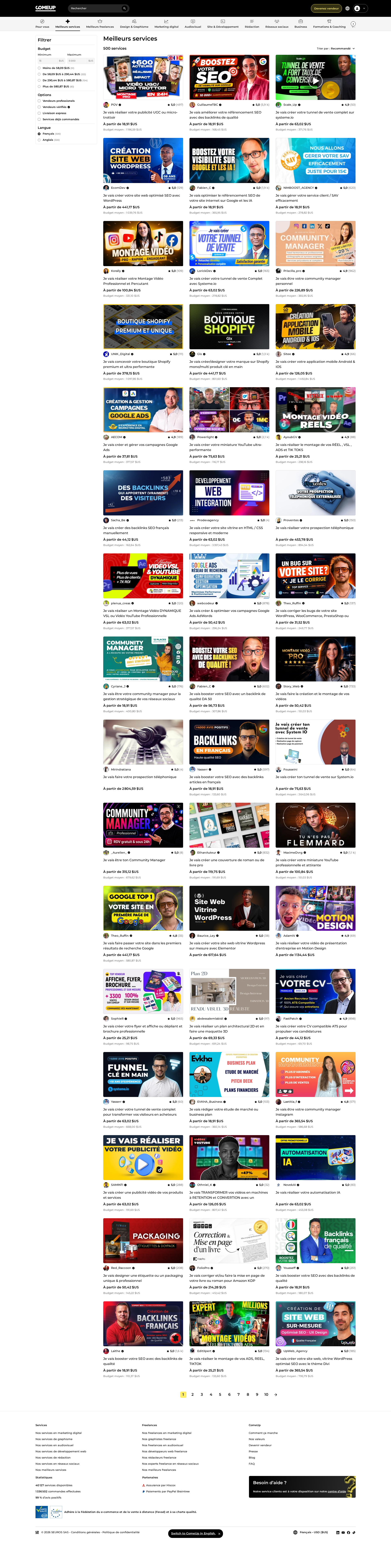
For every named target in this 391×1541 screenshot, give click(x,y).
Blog (252, 1457)
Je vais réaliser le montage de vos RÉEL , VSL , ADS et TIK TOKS (314, 447)
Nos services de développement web (61, 1451)
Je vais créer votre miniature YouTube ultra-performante (225, 447)
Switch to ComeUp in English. (193, 1533)
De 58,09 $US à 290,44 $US (64, 74)
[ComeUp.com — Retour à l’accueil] (46, 8)
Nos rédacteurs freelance (159, 1457)
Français (52, 133)
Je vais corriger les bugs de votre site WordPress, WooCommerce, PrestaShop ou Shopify (312, 616)
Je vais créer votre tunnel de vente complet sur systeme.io (315, 114)
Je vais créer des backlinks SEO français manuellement (136, 530)
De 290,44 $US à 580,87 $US (65, 80)
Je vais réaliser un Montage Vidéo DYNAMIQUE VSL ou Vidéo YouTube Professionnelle (142, 613)
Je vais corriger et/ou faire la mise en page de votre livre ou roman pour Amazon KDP (227, 1278)
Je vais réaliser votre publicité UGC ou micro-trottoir (140, 114)
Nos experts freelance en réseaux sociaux (170, 1463)
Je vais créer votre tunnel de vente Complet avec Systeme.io (226, 281)
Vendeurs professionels (59, 100)
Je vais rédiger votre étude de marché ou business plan (223, 1111)
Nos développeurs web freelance (164, 1451)
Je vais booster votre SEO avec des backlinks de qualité (315, 1278)
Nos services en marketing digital (59, 1432)
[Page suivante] (276, 1395)
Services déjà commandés (61, 119)
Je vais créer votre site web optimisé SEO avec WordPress (141, 198)
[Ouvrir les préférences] (347, 8)
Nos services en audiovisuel (54, 1445)
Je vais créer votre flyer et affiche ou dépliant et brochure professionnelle (142, 1028)
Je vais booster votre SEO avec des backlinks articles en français (226, 779)
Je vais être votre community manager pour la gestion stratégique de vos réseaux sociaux (142, 696)
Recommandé (341, 48)
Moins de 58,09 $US (58, 68)
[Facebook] (348, 1532)
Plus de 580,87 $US (58, 86)
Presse (253, 1451)
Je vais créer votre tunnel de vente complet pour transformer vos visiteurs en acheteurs (140, 1111)
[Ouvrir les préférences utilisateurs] (364, 8)
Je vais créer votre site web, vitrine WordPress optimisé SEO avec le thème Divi (314, 1361)
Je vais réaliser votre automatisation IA (308, 1192)
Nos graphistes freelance (159, 1438)
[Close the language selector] (219, 1534)
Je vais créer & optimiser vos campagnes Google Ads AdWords (229, 613)
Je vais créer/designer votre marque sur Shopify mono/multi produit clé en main (229, 364)
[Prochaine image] (265, 77)
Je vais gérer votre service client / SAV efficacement (307, 198)
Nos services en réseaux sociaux (57, 1463)
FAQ (252, 1463)
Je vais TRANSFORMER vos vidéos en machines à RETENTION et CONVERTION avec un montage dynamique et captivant (228, 1198)
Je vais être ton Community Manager (134, 860)
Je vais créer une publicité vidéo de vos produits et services (143, 1195)
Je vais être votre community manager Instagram (308, 1111)
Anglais (51, 139)
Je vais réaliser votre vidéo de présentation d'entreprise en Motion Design (311, 945)
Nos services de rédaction (53, 1457)
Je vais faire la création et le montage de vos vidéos (312, 696)
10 (266, 1394)
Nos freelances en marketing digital (166, 1432)
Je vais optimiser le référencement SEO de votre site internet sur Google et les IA (224, 198)
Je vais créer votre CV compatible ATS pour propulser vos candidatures (311, 1028)
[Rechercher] (124, 8)
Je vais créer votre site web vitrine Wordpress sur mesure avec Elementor (227, 945)
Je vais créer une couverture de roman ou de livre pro (226, 862)
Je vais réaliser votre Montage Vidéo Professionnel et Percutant (133, 281)
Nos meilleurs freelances (159, 1469)
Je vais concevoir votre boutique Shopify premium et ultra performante (136, 364)
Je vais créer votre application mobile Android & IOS (315, 364)
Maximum (74, 54)
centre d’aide (337, 1491)
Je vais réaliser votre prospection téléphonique (315, 528)
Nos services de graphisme (54, 1438)
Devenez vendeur (326, 8)
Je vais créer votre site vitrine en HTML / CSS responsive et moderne (226, 530)
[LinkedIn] (337, 1532)
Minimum (44, 54)
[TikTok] (354, 1532)
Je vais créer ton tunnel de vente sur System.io (314, 777)
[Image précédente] (193, 77)
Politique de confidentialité (121, 1532)
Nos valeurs (257, 1438)
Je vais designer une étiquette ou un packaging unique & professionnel (143, 1278)
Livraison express (54, 113)
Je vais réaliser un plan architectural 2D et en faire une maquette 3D (226, 1028)
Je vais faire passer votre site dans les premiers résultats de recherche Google (142, 945)
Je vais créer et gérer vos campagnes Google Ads (140, 447)
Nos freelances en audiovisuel (162, 1445)
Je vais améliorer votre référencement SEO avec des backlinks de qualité (225, 114)
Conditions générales (85, 1532)
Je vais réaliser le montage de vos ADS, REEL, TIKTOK (227, 1361)
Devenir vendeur (260, 1445)
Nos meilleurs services (51, 1469)
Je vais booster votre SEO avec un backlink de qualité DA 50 (227, 696)
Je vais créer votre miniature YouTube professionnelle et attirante (307, 862)
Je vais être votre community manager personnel (308, 281)
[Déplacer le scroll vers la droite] (353, 23)
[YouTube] (343, 1532)
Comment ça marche (263, 1432)
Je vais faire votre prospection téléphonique (140, 777)
